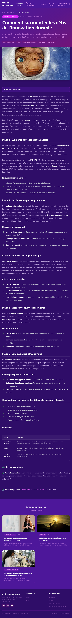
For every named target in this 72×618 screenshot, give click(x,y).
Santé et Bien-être (51, 4)
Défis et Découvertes (8, 12)
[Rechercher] (69, 4)
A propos (52, 597)
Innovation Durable (19, 4)
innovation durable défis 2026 (33, 489)
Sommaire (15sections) (13, 89)
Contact (51, 600)
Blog (27, 600)
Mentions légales (54, 603)
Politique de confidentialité (57, 606)
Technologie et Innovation (63, 4)
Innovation (43, 4)
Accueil (28, 597)
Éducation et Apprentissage (30, 4)
